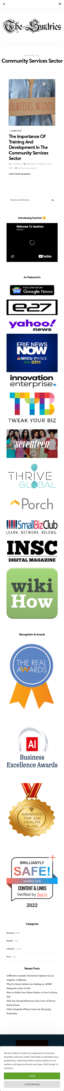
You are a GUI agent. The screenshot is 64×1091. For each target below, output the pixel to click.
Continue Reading (20, 174)
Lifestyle (16, 130)
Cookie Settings (32, 1084)
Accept (32, 1076)
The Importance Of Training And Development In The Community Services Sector (28, 147)
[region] (32, 1068)
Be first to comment (26, 168)
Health (10, 941)
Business (11, 933)
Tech (9, 956)
